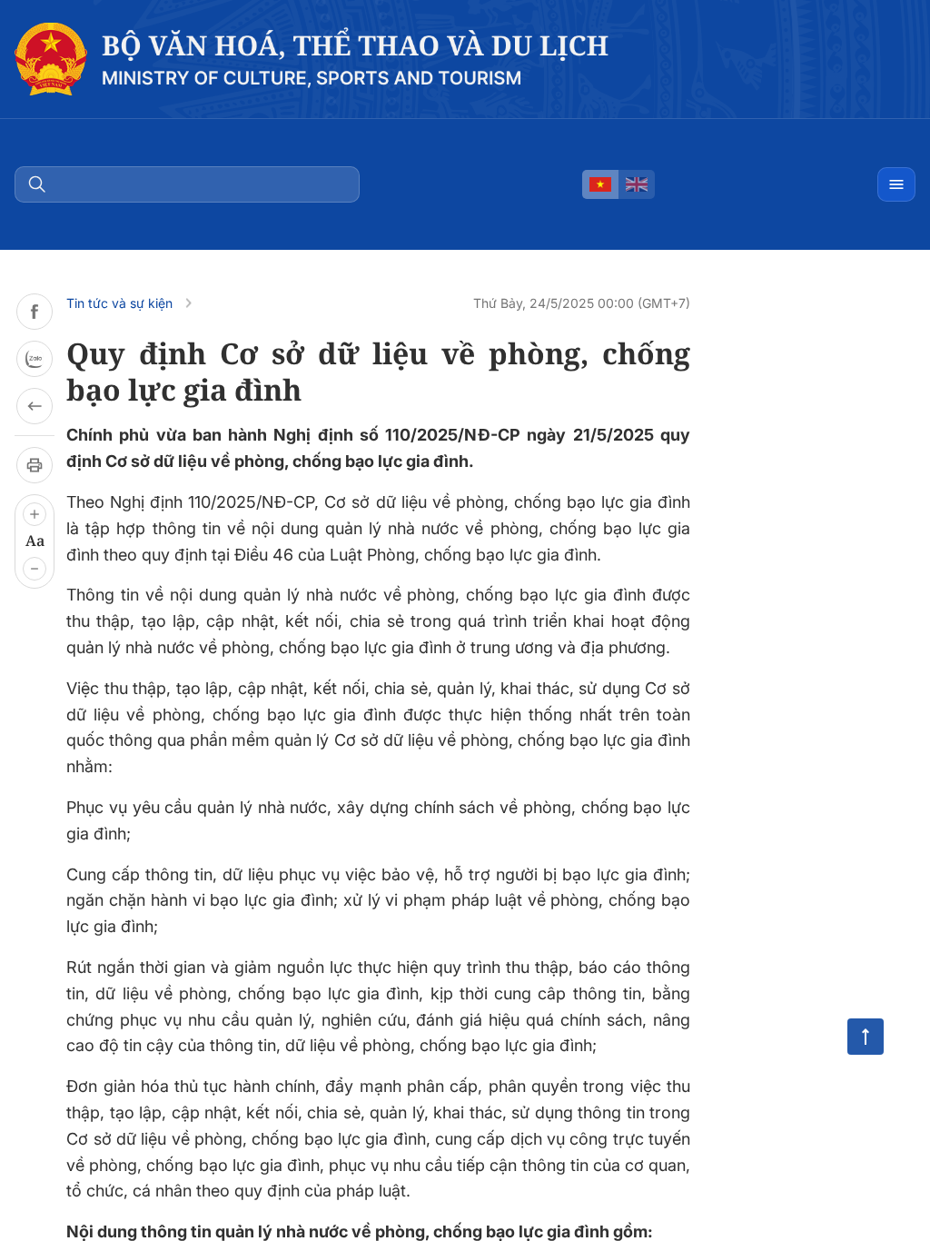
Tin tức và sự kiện (119, 303)
